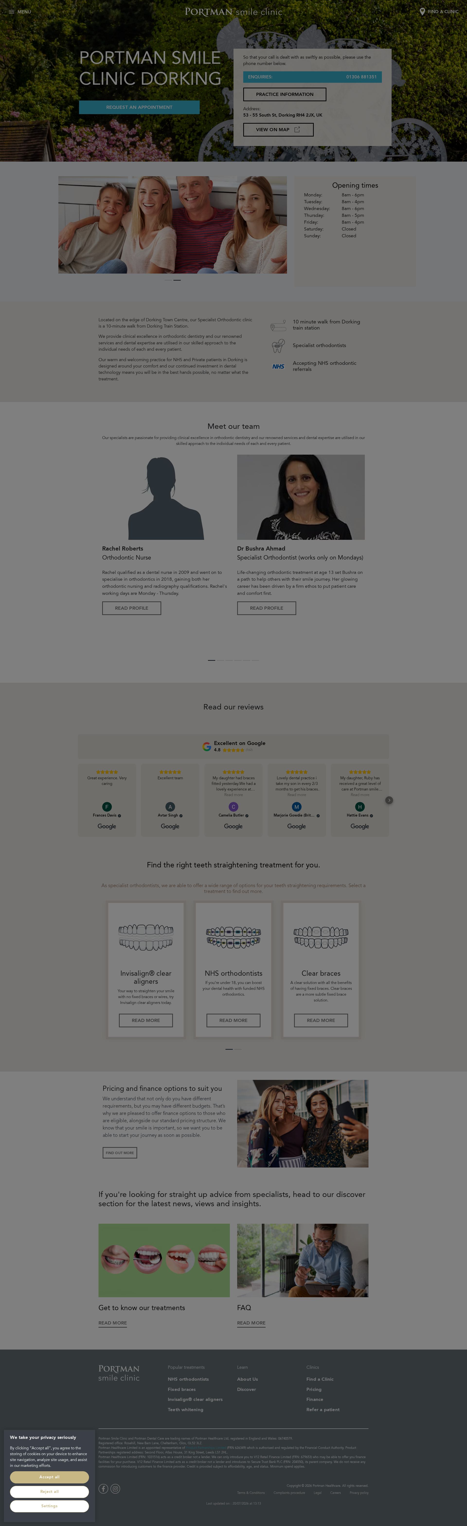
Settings (49, 1506)
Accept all (49, 1477)
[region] (49, 1476)
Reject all (49, 1492)
